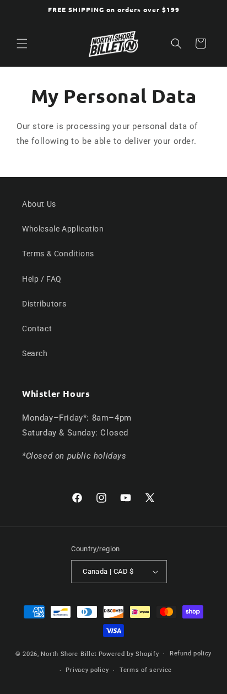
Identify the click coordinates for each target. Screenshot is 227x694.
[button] (22, 43)
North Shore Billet (69, 653)
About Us (39, 204)
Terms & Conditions (58, 253)
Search (35, 353)
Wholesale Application (63, 228)
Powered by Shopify (129, 653)
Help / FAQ (42, 279)
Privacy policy (87, 670)
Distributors (44, 303)
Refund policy (191, 653)
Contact (37, 328)
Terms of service (146, 670)
